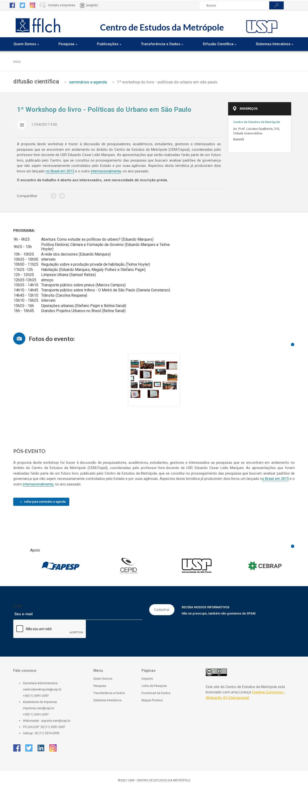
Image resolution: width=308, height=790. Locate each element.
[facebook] (12, 5)
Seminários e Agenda (88, 82)
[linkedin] (41, 748)
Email (17, 606)
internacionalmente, (38, 484)
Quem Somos (102, 678)
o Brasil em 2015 (275, 479)
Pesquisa (99, 686)
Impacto (147, 678)
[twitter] (22, 5)
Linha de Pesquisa (154, 686)
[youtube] (45, 196)
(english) (92, 5)
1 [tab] (292, 344)
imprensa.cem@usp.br (38, 708)
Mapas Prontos (152, 700)
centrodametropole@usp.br (42, 689)
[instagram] (32, 5)
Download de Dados (155, 693)
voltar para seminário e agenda (45, 501)
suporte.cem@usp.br (56, 720)
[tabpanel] (154, 377)
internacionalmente (106, 171)
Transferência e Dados (109, 693)
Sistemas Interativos (107, 700)
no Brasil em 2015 (60, 171)
